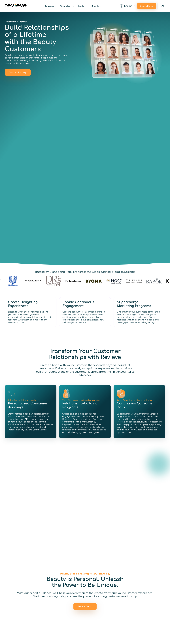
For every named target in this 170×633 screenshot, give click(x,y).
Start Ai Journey (17, 72)
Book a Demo (146, 6)
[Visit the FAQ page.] (162, 6)
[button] (50, 6)
